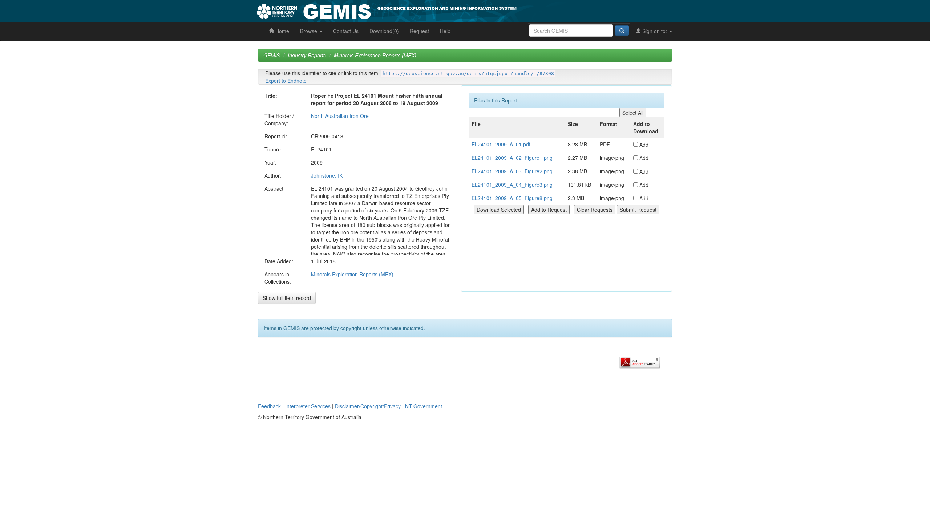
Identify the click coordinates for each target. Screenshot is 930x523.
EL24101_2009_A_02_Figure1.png (512, 157)
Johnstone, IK (327, 175)
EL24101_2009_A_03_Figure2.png (512, 171)
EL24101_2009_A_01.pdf (501, 144)
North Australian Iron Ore (340, 115)
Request (419, 31)
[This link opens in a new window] (639, 361)
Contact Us (346, 31)
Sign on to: (654, 31)
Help (445, 31)
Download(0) (384, 31)
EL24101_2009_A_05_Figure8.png (512, 198)
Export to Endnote (286, 80)
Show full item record (287, 297)
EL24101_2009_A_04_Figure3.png (512, 184)
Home (281, 31)
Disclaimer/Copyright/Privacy (368, 406)
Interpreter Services (308, 406)
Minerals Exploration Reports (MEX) (375, 55)
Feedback (269, 406)
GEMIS (271, 55)
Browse (309, 31)
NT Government (423, 406)
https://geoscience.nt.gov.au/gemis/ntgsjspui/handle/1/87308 (468, 73)
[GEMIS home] (441, 10)
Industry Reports (307, 55)
